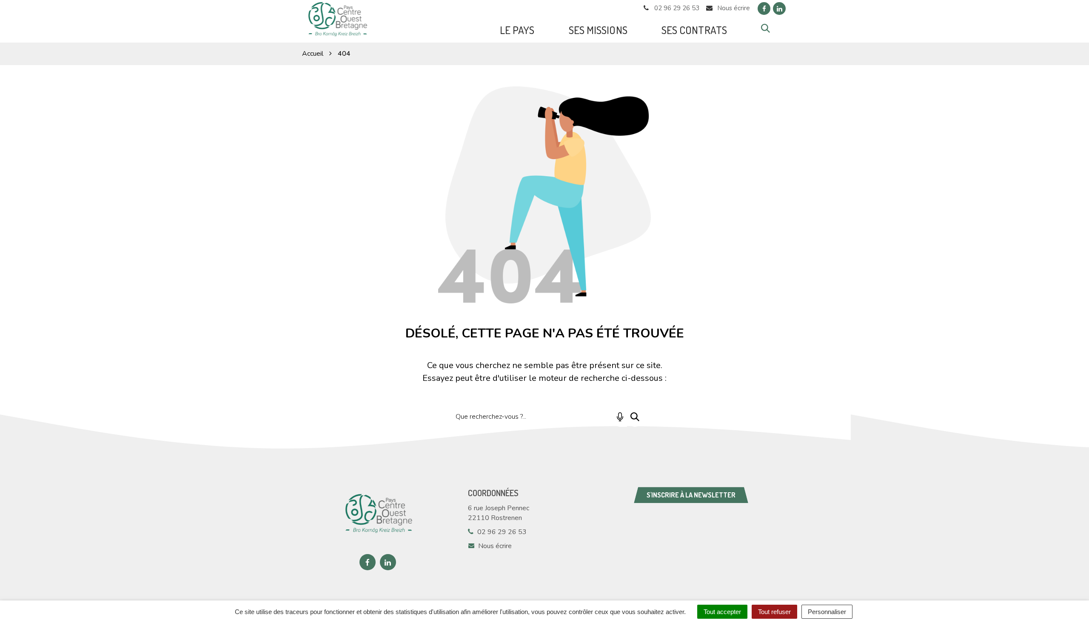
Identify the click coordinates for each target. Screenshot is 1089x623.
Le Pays (517, 30)
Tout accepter (722, 611)
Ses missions (598, 30)
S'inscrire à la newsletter (691, 495)
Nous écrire (494, 546)
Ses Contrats (694, 30)
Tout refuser (774, 611)
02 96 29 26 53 (501, 532)
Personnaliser (827, 611)
